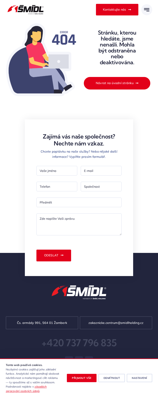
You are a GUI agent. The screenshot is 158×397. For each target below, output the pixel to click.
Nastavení (139, 377)
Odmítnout (111, 377)
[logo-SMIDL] (25, 5)
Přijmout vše (81, 377)
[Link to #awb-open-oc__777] (146, 9)
